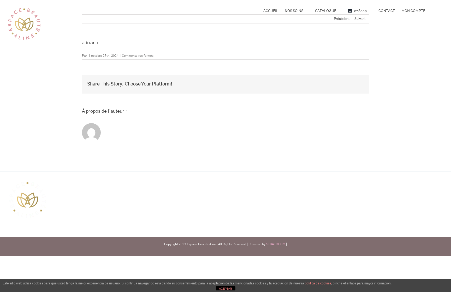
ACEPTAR (225, 288)
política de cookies (318, 283)
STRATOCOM (275, 244)
